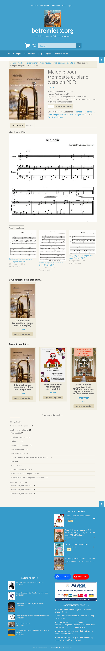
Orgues (48, 54)
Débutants (15, 441)
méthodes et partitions (27, 63)
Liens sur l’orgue (66, 633)
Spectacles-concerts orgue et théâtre (30, 603)
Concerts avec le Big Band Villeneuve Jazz (32, 593)
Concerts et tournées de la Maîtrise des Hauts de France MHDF (75, 625)
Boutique (34, 5)
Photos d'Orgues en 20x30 (21, 493)
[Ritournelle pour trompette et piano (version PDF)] (52, 245)
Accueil (13, 63)
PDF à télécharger (55, 117)
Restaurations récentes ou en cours (30, 582)
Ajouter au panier (64, 106)
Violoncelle (15, 465)
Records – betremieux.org (67, 609)
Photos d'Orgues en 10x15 (21, 485)
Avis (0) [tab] (29, 125)
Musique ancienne (23, 623)
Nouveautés (16, 433)
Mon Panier (44, 5)
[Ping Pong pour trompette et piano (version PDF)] (82, 242)
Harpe (13, 461)
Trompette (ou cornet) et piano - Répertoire (57, 63)
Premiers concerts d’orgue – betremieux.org (74, 631)
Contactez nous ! (61, 54)
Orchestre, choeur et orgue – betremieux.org (75, 615)
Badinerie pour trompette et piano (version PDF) (20, 260)
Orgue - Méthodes (18, 449)
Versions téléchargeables (74, 114)
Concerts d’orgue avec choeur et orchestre (32, 615)
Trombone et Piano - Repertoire (23, 473)
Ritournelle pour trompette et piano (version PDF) (51, 263)
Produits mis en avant (19, 437)
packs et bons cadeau (19, 445)
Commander (55, 5)
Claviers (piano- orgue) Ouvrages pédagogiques (29, 457)
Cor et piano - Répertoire (20, 469)
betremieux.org (52, 30)
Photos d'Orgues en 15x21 (21, 489)
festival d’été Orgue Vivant (70, 640)
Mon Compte (67, 5)
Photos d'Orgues (16, 482)
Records (63, 618)
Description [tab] (17, 125)
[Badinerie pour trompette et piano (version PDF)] (22, 244)
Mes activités (29, 54)
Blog (40, 54)
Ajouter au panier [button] (22, 334)
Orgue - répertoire (18, 453)
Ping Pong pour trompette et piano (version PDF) (81, 256)
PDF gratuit (14, 422)
